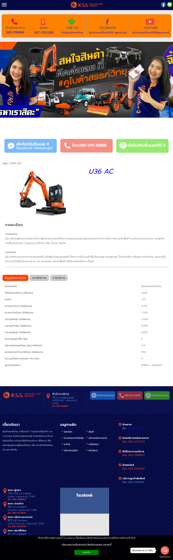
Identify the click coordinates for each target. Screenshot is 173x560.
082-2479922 (136, 442)
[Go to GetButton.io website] (164, 557)
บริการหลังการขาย (98, 438)
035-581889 (62, 406)
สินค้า (8, 127)
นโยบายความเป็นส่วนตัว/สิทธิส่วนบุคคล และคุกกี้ (86, 545)
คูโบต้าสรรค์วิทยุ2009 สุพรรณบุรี (108, 32)
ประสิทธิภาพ (39, 278)
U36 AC (101, 171)
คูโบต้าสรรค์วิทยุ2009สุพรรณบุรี (150, 32)
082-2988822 (136, 455)
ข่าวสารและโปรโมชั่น (74, 438)
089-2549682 (136, 468)
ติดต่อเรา (93, 450)
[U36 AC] (40, 193)
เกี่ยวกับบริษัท (71, 450)
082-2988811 (19, 499)
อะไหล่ (67, 444)
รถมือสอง (94, 444)
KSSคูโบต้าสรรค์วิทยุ (72, 32)
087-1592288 (43, 32)
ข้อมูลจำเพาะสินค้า (15, 278)
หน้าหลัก (68, 431)
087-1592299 (19, 526)
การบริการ (59, 278)
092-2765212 (136, 482)
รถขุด (23, 127)
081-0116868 (15, 32)
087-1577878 (18, 512)
